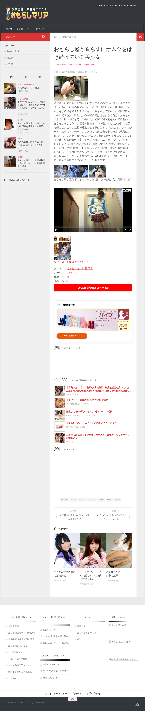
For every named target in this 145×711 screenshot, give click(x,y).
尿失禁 (9, 29)
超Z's (79, 639)
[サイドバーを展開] (140, 37)
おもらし (82, 500)
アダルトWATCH (15, 678)
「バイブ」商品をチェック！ (72, 336)
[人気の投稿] (25, 77)
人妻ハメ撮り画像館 (17, 659)
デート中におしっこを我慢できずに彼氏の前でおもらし (91, 576)
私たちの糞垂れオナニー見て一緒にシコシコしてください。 (31, 145)
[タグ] (40, 77)
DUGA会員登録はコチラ (91, 287)
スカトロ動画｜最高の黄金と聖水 (56, 636)
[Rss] (43, 36)
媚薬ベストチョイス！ (53, 664)
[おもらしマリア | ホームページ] (27, 13)
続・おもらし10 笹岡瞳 (80, 268)
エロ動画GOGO (15, 652)
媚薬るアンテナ (84, 626)
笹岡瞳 (65, 276)
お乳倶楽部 (13, 626)
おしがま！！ (49, 629)
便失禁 (19, 29)
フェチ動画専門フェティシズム (22, 665)
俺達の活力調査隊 (51, 677)
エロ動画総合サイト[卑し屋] (21, 633)
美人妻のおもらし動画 (28, 87)
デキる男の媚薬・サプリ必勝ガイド (56, 671)
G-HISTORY (72, 272)
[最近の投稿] (11, 77)
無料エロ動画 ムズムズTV (20, 672)
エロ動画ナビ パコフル (19, 646)
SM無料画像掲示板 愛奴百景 (21, 639)
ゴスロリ (91, 500)
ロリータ (101, 500)
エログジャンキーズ (86, 633)
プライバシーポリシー (56, 693)
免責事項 (77, 693)
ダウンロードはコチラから (69, 261)
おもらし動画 (60, 36)
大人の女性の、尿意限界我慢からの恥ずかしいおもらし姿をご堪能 (31, 163)
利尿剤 (109, 500)
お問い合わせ (93, 693)
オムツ (73, 500)
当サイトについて (36, 29)
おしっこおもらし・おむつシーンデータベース (56, 642)
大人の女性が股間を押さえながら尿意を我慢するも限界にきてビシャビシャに (31, 126)
